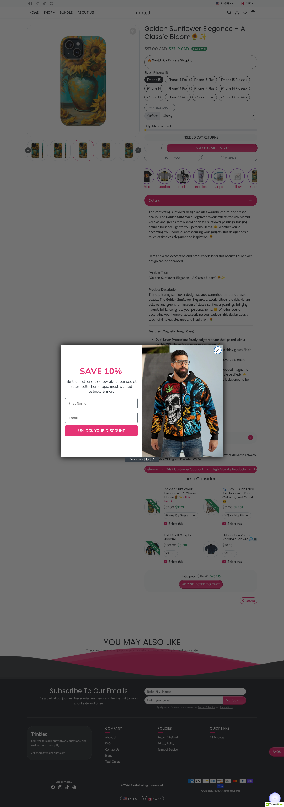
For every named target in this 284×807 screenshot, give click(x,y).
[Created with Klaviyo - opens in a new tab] (142, 459)
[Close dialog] (217, 350)
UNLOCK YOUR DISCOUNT (101, 430)
